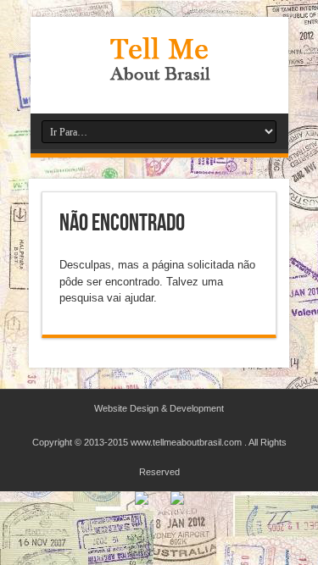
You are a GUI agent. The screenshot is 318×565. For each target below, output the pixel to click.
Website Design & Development (159, 408)
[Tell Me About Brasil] (159, 71)
